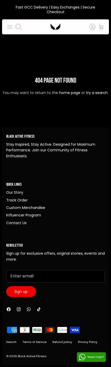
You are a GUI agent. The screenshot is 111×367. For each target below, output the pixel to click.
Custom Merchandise (25, 207)
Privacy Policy (87, 342)
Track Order (17, 200)
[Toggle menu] (9, 27)
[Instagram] (19, 309)
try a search (97, 92)
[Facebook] (9, 309)
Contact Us (16, 222)
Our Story (14, 192)
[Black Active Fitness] (55, 27)
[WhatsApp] (29, 309)
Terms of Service (34, 342)
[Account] (90, 27)
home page (69, 92)
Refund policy (62, 342)
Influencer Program (23, 215)
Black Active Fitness (32, 356)
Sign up (21, 291)
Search (11, 342)
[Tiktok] (39, 309)
